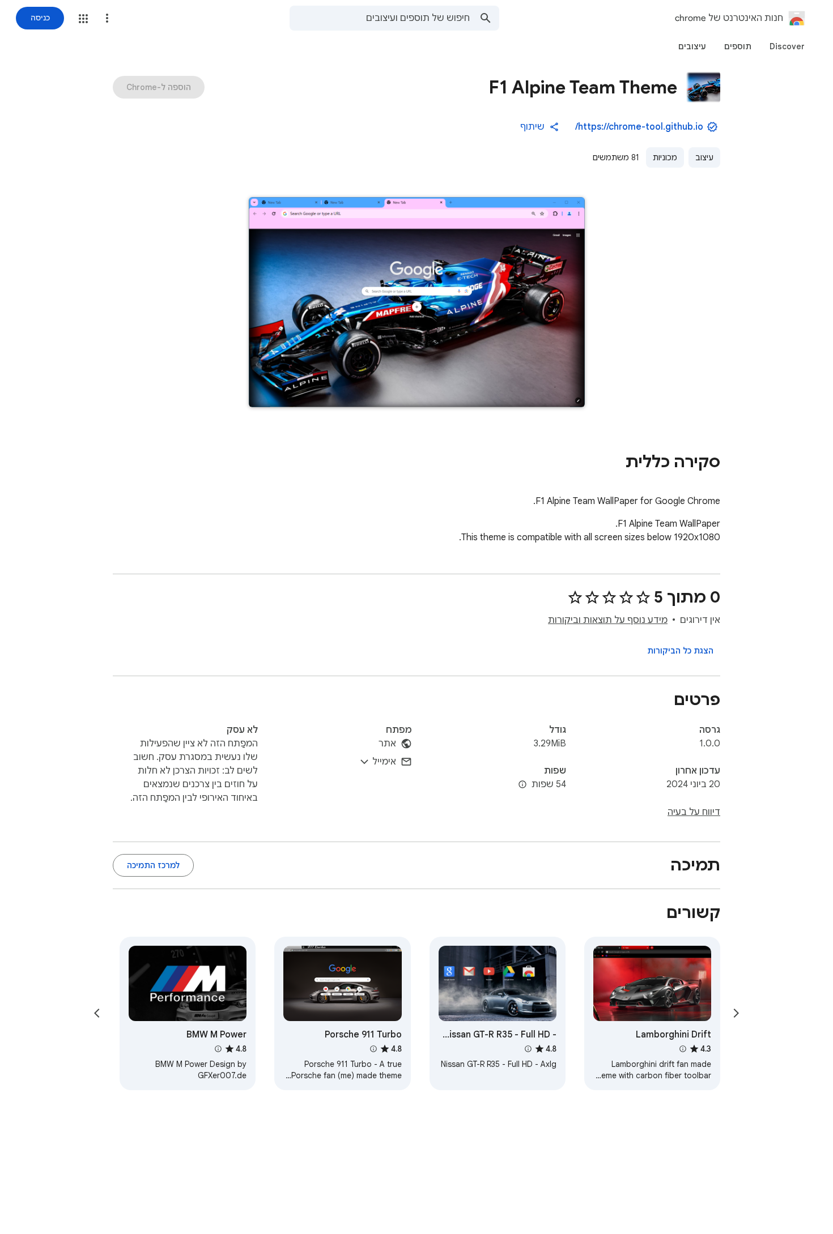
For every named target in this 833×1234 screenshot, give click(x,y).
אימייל (384, 761)
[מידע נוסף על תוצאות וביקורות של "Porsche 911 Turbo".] (372, 1048)
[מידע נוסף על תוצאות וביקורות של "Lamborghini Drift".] (682, 1048)
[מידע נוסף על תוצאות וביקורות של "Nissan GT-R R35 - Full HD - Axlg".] (528, 1048)
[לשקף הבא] (97, 1013)
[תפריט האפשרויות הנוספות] (107, 18)
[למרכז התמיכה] (153, 865)
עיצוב (704, 157)
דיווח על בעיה (694, 812)
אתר (387, 743)
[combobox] (380, 18)
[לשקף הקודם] (736, 1013)
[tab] (787, 46)
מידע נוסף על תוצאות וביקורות (608, 620)
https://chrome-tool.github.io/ (639, 127)
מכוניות (665, 157)
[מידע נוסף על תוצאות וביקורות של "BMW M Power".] (218, 1048)
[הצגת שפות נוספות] (522, 785)
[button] (83, 18)
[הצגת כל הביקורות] (680, 650)
